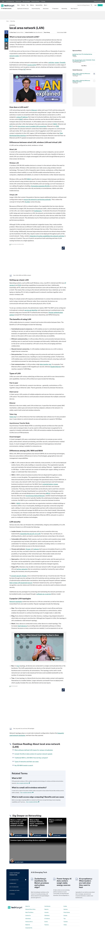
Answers (47, 912)
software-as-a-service (44, 594)
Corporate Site (28, 927)
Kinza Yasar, (13, 32)
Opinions (66, 909)
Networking (64, 8)
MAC (21, 119)
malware (36, 549)
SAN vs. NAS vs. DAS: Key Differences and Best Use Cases (81, 74)
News (18, 5)
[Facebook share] (6, 32)
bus (18, 666)
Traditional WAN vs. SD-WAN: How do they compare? (31, 758)
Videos (65, 924)
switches (51, 62)
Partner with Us (29, 921)
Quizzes (65, 915)
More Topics (73, 8)
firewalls (62, 62)
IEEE (57, 126)
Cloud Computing (36, 8)
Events (46, 921)
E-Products (47, 918)
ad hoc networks (22, 569)
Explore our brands (97, 1)
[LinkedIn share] (6, 40)
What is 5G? (17, 778)
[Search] (91, 5)
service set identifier (31, 310)
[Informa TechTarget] (3, 1)
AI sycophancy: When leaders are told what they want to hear (85, 883)
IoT (25, 69)
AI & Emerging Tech (10, 1)
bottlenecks (38, 211)
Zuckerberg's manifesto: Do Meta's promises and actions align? (41, 883)
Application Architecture (23, 8)
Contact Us (28, 915)
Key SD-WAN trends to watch (23, 765)
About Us (27, 906)
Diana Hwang (47, 32)
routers (57, 62)
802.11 (29, 179)
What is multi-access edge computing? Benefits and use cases (38, 797)
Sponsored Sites (39, 5)
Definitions (47, 915)
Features (23, 5)
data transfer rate (45, 364)
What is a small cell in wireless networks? (29, 787)
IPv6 (19, 285)
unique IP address (22, 117)
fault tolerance (22, 626)
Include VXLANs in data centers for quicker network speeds (33, 754)
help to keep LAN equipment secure (20, 583)
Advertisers (28, 918)
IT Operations (55, 8)
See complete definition (23, 783)
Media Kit (27, 924)
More (45, 5)
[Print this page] (6, 44)
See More (84, 65)
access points (31, 65)
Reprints (47, 909)
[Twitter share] (6, 36)
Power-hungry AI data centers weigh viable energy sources (64, 882)
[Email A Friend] (6, 48)
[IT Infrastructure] (8, 3)
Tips (27, 5)
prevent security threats (19, 576)
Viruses (28, 549)
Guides (65, 906)
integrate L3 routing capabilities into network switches (47, 236)
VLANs (27, 202)
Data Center (46, 8)
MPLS (48, 493)
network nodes (14, 56)
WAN (55, 124)
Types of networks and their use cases (26, 761)
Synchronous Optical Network (35, 495)
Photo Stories (67, 912)
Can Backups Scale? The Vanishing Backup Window (82, 55)
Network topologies (15, 601)
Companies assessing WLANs (40, 186)
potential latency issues (50, 484)
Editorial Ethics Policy (30, 909)
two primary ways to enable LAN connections (32, 126)
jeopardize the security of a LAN (30, 534)
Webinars (32, 5)
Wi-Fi (11, 126)
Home (7, 21)
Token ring (12, 417)
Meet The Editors (29, 912)
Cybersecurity (18, 1)
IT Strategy (43, 1)
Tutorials (66, 921)
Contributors (47, 906)
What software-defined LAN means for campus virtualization (33, 750)
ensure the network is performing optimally (37, 199)
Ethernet (34, 110)
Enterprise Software (35, 1)
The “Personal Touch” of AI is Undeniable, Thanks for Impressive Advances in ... (83, 60)
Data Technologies (26, 1)
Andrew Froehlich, (29, 32)
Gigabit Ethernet (55, 366)
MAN (18, 503)
